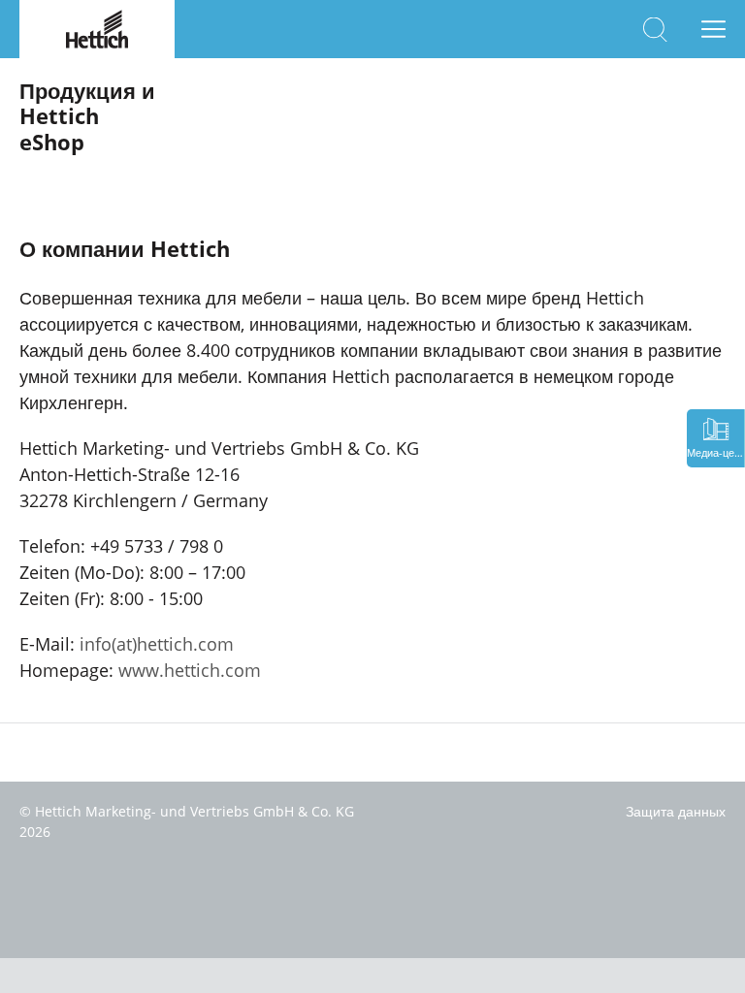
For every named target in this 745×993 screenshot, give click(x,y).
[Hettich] (97, 27)
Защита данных (676, 811)
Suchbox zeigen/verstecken (655, 29)
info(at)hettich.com (157, 644)
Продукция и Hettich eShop (87, 116)
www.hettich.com (189, 670)
